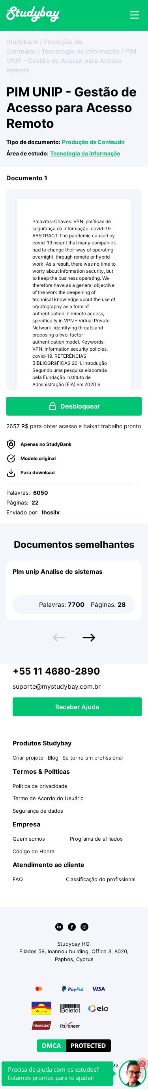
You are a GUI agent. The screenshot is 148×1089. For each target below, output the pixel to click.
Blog (53, 757)
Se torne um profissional (92, 757)
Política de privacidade (40, 786)
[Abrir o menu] (134, 15)
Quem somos (29, 839)
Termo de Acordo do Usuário (48, 798)
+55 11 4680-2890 (56, 671)
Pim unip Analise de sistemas (58, 571)
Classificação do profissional (100, 879)
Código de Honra (33, 851)
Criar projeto (28, 757)
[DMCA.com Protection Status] (74, 1045)
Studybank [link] (22, 42)
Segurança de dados (38, 811)
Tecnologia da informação (85, 153)
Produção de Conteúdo (93, 142)
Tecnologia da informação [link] (80, 51)
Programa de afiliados (96, 839)
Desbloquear (80, 406)
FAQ (18, 879)
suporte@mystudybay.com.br (57, 686)
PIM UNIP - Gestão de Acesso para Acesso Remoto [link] (71, 60)
